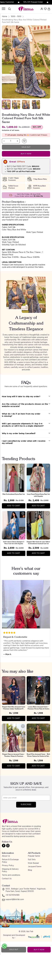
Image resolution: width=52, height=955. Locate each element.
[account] (42, 9)
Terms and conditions (11, 875)
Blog (30, 870)
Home (4, 16)
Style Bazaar (33, 863)
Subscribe (26, 804)
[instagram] (8, 845)
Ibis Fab (29, 931)
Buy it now (26, 154)
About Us (6, 856)
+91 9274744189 (12, 895)
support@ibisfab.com (15, 899)
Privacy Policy (8, 865)
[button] (24, 141)
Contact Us (6, 879)
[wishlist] (45, 9)
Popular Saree (34, 856)
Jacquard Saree (34, 866)
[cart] (49, 9)
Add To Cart (13, 506)
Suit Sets (32, 859)
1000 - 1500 (16, 16)
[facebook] (3, 845)
